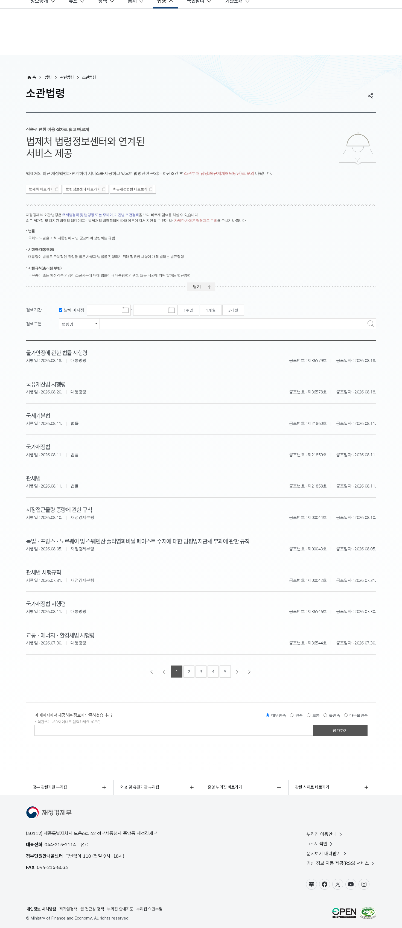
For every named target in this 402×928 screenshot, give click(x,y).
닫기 (197, 286)
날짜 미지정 (74, 310)
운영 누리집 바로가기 (225, 787)
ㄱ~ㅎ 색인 (317, 844)
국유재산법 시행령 (46, 384)
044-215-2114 (60, 844)
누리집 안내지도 (120, 909)
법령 (48, 77)
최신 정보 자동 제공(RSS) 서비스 (338, 863)
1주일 (188, 310)
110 (87, 856)
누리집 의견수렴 (149, 909)
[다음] (237, 671)
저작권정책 (68, 909)
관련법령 (67, 77)
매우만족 (278, 715)
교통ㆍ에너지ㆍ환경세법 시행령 (60, 635)
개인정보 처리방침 (41, 909)
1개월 (211, 310)
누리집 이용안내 (322, 834)
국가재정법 (38, 446)
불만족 (334, 715)
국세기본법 (38, 415)
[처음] (152, 671)
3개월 (233, 310)
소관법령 (89, 77)
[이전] (164, 671)
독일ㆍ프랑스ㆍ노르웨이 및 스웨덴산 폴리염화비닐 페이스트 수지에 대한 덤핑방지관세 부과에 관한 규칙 (137, 541)
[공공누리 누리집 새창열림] (344, 914)
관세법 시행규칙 (43, 572)
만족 (299, 715)
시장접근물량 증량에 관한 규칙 (59, 509)
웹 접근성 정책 (92, 909)
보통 (316, 715)
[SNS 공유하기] (370, 95)
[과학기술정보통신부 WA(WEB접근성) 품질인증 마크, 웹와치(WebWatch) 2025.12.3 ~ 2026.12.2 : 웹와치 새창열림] (368, 914)
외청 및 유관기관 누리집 (139, 787)
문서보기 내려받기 (324, 853)
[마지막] (250, 671)
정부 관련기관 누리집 (50, 787)
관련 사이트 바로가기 (312, 787)
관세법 (33, 478)
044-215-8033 (52, 867)
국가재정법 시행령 (46, 603)
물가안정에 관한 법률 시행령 (56, 352)
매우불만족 (358, 715)
